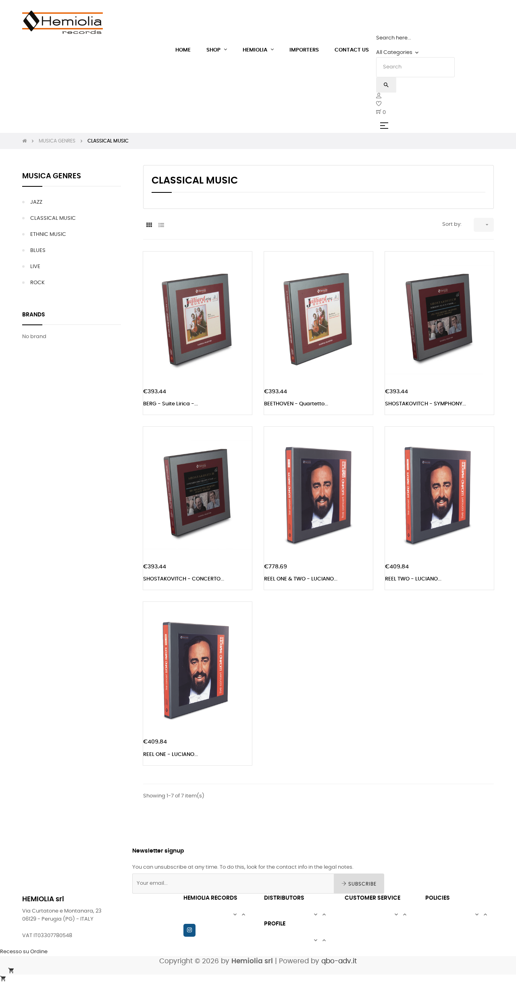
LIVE (35, 266)
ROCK (37, 282)
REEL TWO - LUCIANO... (413, 579)
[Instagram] (189, 930)
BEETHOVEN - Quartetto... (296, 404)
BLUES (38, 250)
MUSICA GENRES (51, 176)
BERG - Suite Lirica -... (170, 404)
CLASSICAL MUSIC (53, 218)
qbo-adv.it (339, 961)
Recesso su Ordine (24, 951)
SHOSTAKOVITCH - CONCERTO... (183, 579)
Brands (33, 315)
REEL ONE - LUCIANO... (170, 754)
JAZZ (36, 202)
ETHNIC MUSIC (48, 234)
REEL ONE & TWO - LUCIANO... (300, 579)
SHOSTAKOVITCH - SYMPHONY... (425, 404)
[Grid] (148, 225)
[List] (160, 225)
